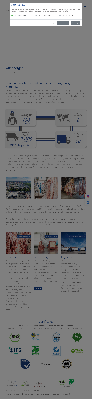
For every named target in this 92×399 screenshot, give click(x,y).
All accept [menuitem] (75, 23)
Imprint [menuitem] (54, 23)
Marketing (68, 15)
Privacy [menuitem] (48, 23)
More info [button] (23, 15)
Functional (45, 15)
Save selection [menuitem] (63, 23)
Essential (20, 15)
